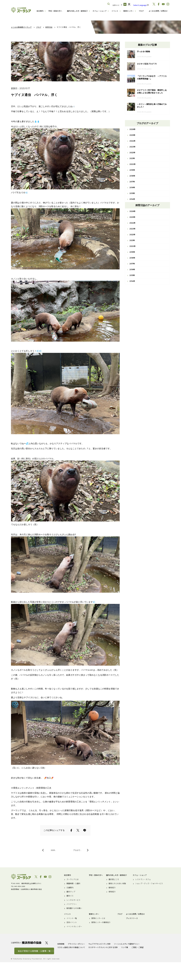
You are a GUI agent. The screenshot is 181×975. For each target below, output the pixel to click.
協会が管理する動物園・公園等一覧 (34, 951)
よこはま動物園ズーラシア (21, 876)
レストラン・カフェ (143, 879)
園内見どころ (114, 879)
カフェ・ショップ (99, 11)
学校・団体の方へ (55, 11)
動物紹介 (112, 887)
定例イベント (72, 922)
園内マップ (71, 891)
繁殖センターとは (98, 918)
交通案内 (70, 887)
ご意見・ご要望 (137, 947)
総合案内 (40, 11)
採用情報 (60, 944)
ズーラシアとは (73, 879)
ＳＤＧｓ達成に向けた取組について (71, 947)
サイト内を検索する (109, 4)
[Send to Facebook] (71, 830)
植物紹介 (112, 891)
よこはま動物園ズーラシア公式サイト (21, 10)
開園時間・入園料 (73, 883)
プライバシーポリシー (76, 944)
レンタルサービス (73, 900)
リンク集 (124, 947)
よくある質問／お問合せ (158, 11)
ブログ (141, 11)
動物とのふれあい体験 (117, 883)
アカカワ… (77, 850)
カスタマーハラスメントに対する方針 (103, 947)
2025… (53, 850)
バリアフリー (72, 904)
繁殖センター (128, 11)
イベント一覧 (72, 918)
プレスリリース (132, 918)
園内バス (70, 896)
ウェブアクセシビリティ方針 (99, 944)
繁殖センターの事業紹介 (100, 922)
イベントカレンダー (74, 926)
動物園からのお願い (74, 908)
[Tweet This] (78, 830)
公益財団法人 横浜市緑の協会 (26, 942)
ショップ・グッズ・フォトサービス (149, 883)
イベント (114, 11)
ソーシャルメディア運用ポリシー (127, 944)
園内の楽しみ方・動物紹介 (77, 11)
